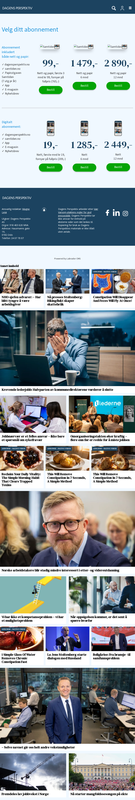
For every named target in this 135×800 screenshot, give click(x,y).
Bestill (51, 90)
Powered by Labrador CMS (67, 258)
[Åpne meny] (128, 8)
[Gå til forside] (54, 8)
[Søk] (114, 8)
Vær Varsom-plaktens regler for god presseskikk (78, 212)
